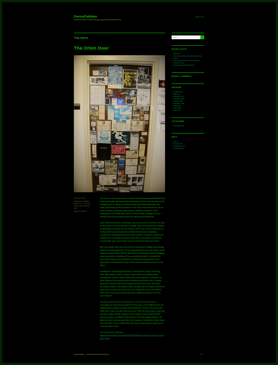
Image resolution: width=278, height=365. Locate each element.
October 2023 (178, 92)
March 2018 (177, 108)
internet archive (107, 317)
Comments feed (179, 146)
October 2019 (177, 101)
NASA (76, 203)
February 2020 (178, 96)
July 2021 (176, 94)
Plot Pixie (176, 54)
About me (199, 17)
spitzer (87, 206)
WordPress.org (178, 148)
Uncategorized (178, 126)
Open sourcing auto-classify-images (186, 61)
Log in (175, 141)
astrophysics (78, 201)
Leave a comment (80, 211)
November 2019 (178, 99)
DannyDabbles (85, 16)
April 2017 (176, 110)
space (82, 206)
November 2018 (178, 103)
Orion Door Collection (155, 311)
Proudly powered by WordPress (97, 354)
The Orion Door (91, 48)
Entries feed (177, 144)
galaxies (86, 201)
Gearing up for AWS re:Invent (183, 65)
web (75, 208)
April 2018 (176, 106)
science (76, 206)
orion (80, 203)
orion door (86, 203)
